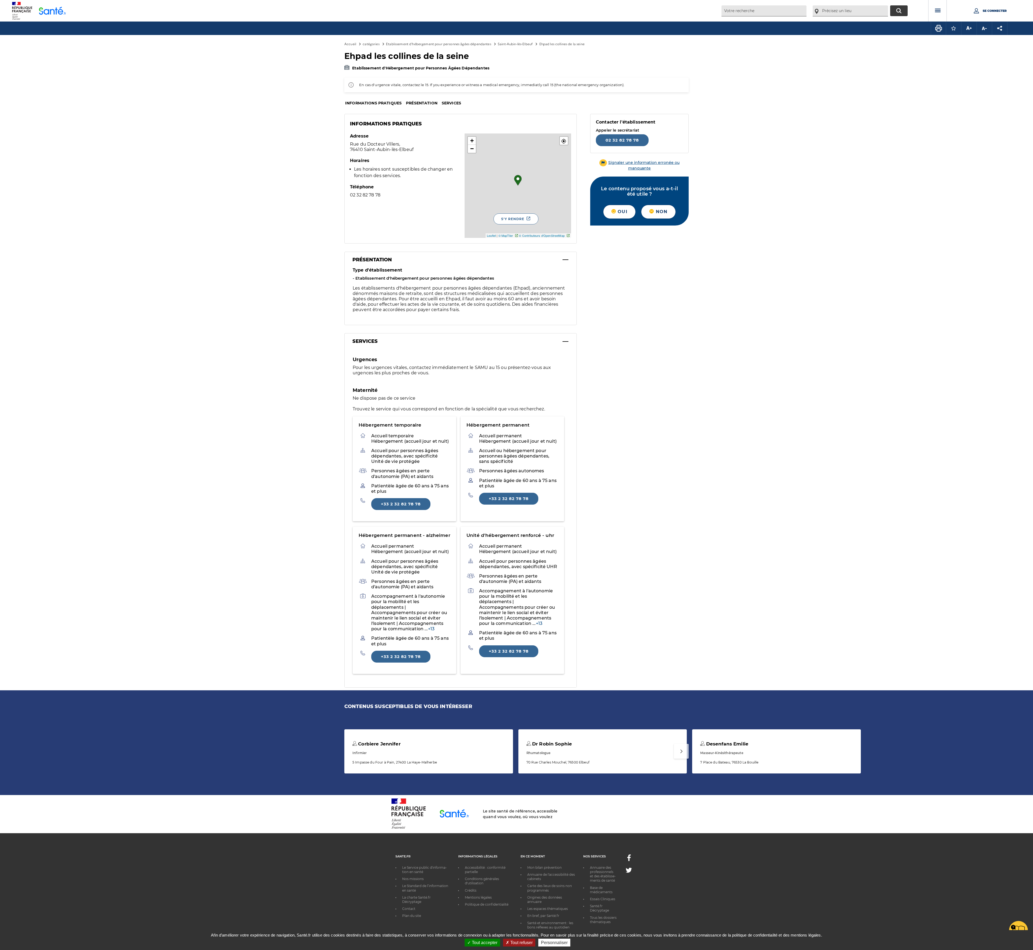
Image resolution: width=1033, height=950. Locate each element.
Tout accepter (484, 942)
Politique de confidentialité (486, 904)
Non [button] (660, 211)
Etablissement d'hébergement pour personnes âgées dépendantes (438, 43)
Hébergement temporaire (390, 425)
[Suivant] (681, 751)
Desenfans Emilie (726, 744)
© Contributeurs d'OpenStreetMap (541, 235)
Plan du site (411, 916)
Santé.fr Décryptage (599, 908)
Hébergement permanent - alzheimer (404, 535)
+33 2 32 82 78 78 (401, 503)
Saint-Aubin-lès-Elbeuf (515, 43)
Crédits (470, 890)
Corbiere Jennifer (379, 744)
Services (451, 103)
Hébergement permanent (497, 425)
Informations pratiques (373, 103)
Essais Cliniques (602, 899)
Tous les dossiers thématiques (603, 920)
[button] (564, 141)
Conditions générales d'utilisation (482, 881)
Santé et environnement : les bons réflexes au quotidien (550, 925)
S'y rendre (512, 219)
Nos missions (413, 879)
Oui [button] (621, 211)
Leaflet (491, 235)
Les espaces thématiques (547, 909)
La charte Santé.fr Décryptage (416, 899)
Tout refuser (521, 942)
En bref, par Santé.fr (543, 916)
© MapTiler (505, 235)
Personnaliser (554, 942)
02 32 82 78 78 (622, 140)
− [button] (472, 148)
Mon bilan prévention (544, 867)
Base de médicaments (601, 890)
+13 (431, 628)
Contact (408, 909)
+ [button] (472, 140)
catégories (371, 43)
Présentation (421, 103)
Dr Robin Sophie (551, 744)
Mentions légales (478, 897)
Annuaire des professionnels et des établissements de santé (603, 874)
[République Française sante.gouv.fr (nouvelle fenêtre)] (408, 827)
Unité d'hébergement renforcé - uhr (510, 535)
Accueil (350, 43)
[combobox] (763, 10)
